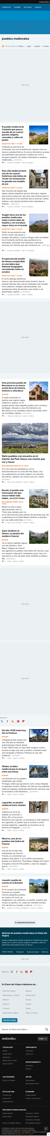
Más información (28, 1134)
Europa (38, 7)
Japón (29, 46)
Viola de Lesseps (14, 482)
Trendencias (7, 1095)
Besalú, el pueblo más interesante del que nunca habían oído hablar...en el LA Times (13, 494)
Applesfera (6, 1057)
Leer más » (18, 160)
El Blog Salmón (31, 1095)
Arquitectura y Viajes (12, 144)
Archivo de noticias (26, 923)
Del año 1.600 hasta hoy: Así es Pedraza (14, 731)
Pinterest (18, 721)
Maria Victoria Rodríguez (18, 908)
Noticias (28, 7)
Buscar (47, 1029)
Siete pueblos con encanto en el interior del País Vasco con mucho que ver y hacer (23, 459)
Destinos (45, 952)
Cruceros (6, 1008)
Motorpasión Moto (32, 1083)
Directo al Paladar (9, 1080)
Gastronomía (30, 995)
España (17, 7)
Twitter (2, 721)
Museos (29, 991)
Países (21, 46)
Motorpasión (30, 1080)
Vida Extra (29, 1054)
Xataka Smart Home (10, 1060)
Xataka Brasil (7, 1116)
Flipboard (23, 721)
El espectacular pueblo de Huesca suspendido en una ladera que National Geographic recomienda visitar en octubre (13, 265)
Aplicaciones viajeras (10, 1013)
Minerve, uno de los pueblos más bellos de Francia (13, 841)
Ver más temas (9, 1020)
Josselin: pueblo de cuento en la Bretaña (12, 881)
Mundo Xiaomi (8, 1064)
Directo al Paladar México (12, 1123)
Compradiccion (8, 1101)
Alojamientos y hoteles (11, 995)
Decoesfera (7, 1098)
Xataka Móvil (7, 1054)
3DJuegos (29, 1051)
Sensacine (29, 1065)
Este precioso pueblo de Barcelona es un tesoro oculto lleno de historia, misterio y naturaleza (14, 387)
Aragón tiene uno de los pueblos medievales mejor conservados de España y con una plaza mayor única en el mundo (14, 220)
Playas (28, 1008)
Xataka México (8, 1113)
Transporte (20, 952)
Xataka (5, 1051)
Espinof (28, 1069)
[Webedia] (44, 1)
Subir (41, 1039)
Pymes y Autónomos (33, 1098)
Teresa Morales (14, 416)
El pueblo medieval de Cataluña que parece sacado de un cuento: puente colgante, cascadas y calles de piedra (13, 133)
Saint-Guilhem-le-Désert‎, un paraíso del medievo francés (13, 533)
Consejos (6, 7)
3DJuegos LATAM (32, 1113)
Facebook (7, 721)
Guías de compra (33, 952)
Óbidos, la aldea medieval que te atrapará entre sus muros (14, 769)
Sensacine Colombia (33, 1120)
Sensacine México (32, 1116)
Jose (9, 561)
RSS (13, 721)
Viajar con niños (32, 1013)
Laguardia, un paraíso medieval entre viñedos (14, 803)
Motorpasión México (33, 1123)
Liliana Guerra (13, 163)
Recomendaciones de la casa (15, 466)
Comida (46, 46)
